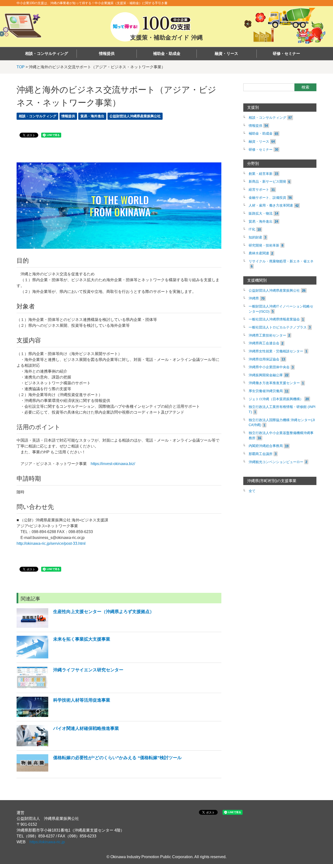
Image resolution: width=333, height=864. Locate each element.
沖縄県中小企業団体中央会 (269, 367)
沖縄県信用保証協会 (264, 359)
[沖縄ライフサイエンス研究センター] (70, 687)
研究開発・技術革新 (264, 245)
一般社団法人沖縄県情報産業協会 (274, 319)
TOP (21, 67)
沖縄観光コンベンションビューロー (276, 462)
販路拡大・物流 (261, 213)
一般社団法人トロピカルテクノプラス (278, 327)
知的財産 (255, 237)
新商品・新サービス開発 (267, 181)
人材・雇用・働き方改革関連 (271, 205)
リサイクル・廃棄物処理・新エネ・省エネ (281, 261)
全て (252, 491)
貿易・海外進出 (92, 116)
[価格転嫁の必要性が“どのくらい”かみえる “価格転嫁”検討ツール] (99, 772)
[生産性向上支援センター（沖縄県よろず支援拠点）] (85, 626)
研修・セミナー (286, 53)
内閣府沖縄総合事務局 (266, 446)
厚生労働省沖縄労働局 (266, 391)
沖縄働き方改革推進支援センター (274, 383)
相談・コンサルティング (46, 53)
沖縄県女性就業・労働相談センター (276, 351)
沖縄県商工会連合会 (264, 343)
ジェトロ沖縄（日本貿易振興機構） (276, 399)
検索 (305, 87)
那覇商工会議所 (261, 454)
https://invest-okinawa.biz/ (113, 464)
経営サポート (259, 189)
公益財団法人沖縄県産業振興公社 (135, 116)
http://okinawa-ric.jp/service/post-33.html (51, 543)
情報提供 (107, 53)
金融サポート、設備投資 (267, 197)
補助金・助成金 (166, 53)
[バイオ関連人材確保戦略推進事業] (68, 745)
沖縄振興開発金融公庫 (266, 375)
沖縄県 (254, 298)
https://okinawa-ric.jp (47, 842)
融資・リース (226, 53)
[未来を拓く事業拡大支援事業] (63, 657)
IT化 (252, 229)
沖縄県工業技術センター (267, 335)
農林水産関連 (259, 253)
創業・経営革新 (261, 174)
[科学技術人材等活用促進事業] (63, 716)
